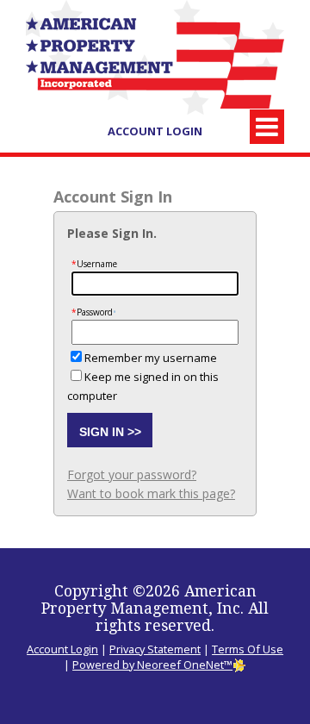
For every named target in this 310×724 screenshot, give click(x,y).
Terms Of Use (247, 649)
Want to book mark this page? (151, 493)
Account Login (155, 131)
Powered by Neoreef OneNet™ (152, 664)
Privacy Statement (155, 649)
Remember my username (150, 357)
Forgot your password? (131, 474)
